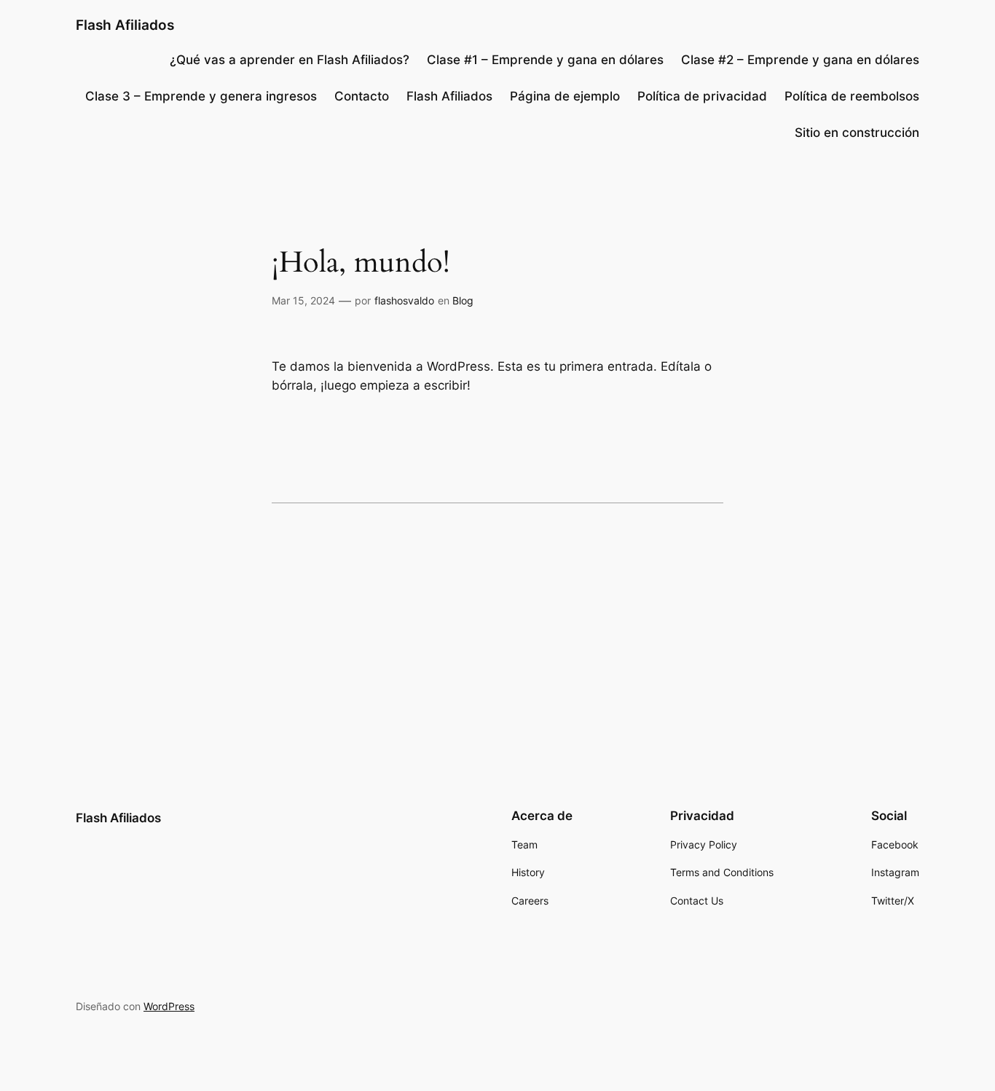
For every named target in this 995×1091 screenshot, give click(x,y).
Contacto (361, 96)
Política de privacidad (702, 96)
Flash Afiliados (125, 25)
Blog (462, 300)
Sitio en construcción (857, 132)
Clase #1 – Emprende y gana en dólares (545, 59)
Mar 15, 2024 (303, 300)
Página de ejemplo (565, 96)
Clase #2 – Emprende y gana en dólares (800, 59)
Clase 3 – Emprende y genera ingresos (201, 96)
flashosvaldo (404, 300)
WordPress (168, 1006)
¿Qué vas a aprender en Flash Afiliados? (289, 59)
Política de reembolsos (851, 96)
